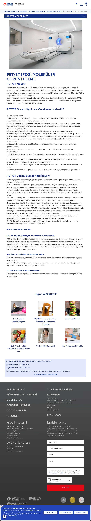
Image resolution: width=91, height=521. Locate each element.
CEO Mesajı (51, 405)
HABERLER (13, 415)
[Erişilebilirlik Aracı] (4, 516)
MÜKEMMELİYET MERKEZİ (22, 394)
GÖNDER (65, 488)
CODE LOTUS (14, 399)
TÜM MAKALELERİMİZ (59, 389)
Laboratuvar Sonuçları (15, 451)
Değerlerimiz (51, 398)
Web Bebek (11, 449)
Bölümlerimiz (24, 11)
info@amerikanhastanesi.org (44, 374)
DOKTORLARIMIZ (16, 410)
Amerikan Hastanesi (10, 11)
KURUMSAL (53, 394)
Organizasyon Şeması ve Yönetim (59, 403)
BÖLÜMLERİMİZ (16, 389)
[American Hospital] (8, 4)
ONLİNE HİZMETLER (18, 442)
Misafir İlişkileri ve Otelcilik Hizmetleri (20, 429)
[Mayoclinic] (20, 4)
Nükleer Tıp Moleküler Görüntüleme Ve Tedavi (46, 11)
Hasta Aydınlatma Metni (57, 473)
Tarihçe (49, 407)
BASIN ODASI (54, 414)
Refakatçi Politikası (13, 433)
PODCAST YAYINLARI (19, 405)
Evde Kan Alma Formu (15, 446)
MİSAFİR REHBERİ (17, 422)
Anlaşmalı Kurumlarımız (15, 426)
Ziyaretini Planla (12, 436)
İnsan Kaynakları (53, 410)
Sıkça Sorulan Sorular (14, 438)
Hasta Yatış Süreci (13, 431)
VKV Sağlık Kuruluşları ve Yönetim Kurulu (61, 400)
